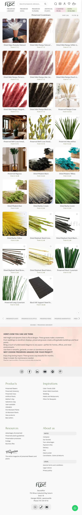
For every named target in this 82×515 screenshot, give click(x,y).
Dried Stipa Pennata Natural (15, 45)
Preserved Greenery (45, 325)
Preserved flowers (11, 388)
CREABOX (9, 407)
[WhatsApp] (75, 508)
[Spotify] (52, 372)
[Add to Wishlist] (24, 21)
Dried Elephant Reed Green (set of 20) (45, 238)
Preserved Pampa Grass (67, 109)
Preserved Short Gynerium (67, 270)
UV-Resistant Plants (12, 412)
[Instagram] (22, 372)
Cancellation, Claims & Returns (53, 455)
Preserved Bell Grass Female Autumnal (18, 141)
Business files (10, 444)
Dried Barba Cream (41, 206)
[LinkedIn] (37, 372)
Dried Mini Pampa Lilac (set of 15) (42, 77)
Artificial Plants (11, 396)
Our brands (47, 440)
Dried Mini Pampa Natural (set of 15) (44, 45)
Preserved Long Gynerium (15, 302)
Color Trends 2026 (49, 388)
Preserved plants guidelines (15, 436)
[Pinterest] (60, 372)
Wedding (46, 394)
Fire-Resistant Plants (12, 410)
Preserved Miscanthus (67, 141)
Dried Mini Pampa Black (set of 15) (43, 109)
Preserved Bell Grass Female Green (43, 141)
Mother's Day (10, 399)
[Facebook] (29, 372)
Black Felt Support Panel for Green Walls (45, 302)
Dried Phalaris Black (41, 174)
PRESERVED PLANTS (12, 319)
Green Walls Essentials (50, 391)
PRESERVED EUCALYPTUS (29, 319)
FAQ (44, 450)
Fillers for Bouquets (49, 399)
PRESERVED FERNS (45, 319)
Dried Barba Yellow (14, 238)
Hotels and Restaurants (51, 396)
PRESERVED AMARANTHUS (62, 319)
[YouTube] (45, 372)
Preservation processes (13, 438)
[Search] (45, 4)
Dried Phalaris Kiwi (15, 206)
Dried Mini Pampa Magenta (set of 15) (18, 109)
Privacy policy (47, 470)
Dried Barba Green (67, 206)
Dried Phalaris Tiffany (67, 174)
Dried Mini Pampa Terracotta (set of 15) (19, 77)
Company (46, 437)
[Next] (79, 318)
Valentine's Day (11, 402)
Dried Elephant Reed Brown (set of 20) (18, 270)
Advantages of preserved (14, 433)
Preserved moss (11, 394)
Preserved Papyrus (15, 174)
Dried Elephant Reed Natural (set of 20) (45, 270)
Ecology (8, 441)
